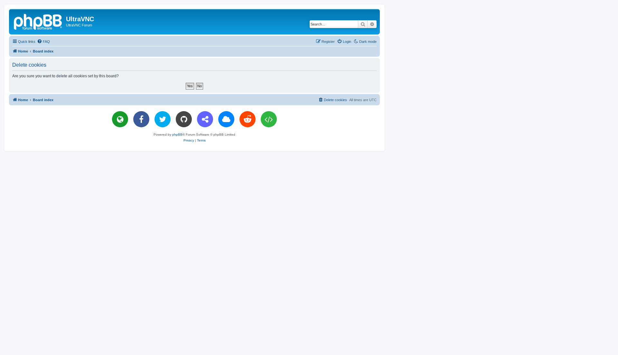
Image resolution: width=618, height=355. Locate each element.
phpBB (177, 134)
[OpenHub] (269, 119)
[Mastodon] (205, 119)
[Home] (38, 21)
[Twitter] (162, 119)
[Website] (120, 119)
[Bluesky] (226, 119)
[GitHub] (184, 119)
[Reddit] (247, 119)
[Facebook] (141, 119)
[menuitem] (43, 41)
